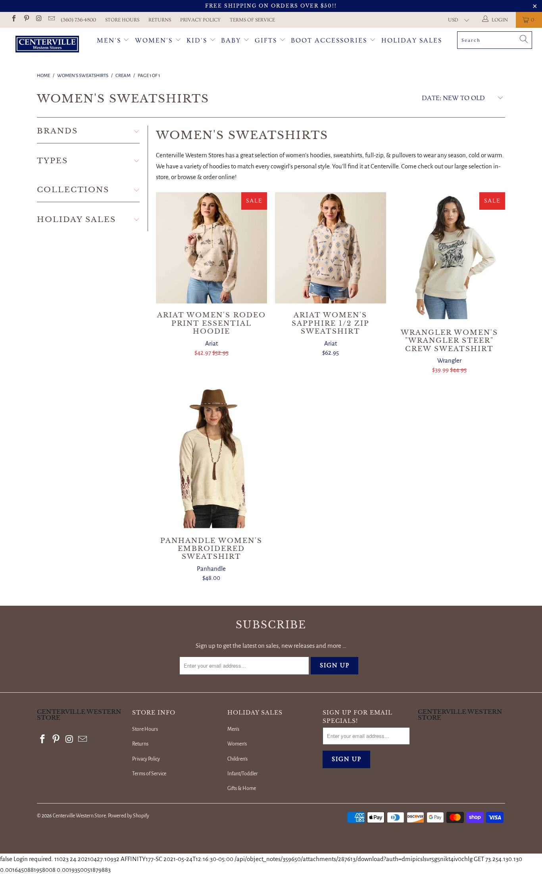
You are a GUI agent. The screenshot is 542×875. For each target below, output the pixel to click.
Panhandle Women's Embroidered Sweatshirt (211, 457)
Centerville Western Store (79, 816)
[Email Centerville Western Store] (50, 19)
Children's (237, 759)
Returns (159, 20)
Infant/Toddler (242, 773)
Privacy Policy (200, 20)
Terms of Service (252, 20)
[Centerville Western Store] (47, 45)
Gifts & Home (241, 788)
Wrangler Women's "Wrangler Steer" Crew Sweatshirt (449, 256)
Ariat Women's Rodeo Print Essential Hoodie (211, 247)
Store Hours (122, 20)
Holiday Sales (411, 40)
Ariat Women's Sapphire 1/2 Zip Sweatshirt (330, 247)
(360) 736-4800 (78, 20)
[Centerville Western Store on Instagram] (38, 19)
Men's (109, 40)
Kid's (196, 40)
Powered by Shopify (128, 816)
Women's (154, 40)
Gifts (267, 40)
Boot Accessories (330, 40)
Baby (232, 40)
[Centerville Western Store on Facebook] (13, 19)
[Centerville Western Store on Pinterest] (25, 19)
